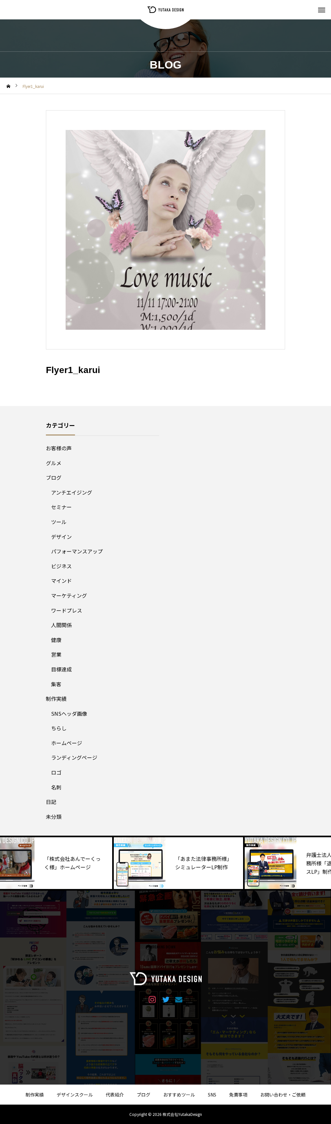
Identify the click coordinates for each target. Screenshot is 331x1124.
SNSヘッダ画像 (69, 713)
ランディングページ (74, 757)
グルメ (53, 463)
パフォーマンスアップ (77, 551)
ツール (59, 522)
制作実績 (56, 698)
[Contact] (179, 999)
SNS (212, 1094)
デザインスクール (75, 1094)
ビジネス (61, 566)
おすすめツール (179, 1094)
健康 (56, 640)
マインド (61, 580)
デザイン (61, 537)
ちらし (59, 728)
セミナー (61, 507)
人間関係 (61, 625)
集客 (56, 684)
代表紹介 (115, 1094)
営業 (56, 654)
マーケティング (69, 595)
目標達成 (61, 669)
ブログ (53, 477)
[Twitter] (166, 999)
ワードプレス (66, 610)
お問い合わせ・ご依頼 (282, 1094)
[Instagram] (152, 999)
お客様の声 (59, 448)
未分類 (53, 816)
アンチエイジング (71, 492)
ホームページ (66, 743)
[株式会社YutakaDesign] (165, 9)
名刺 (56, 787)
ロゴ (56, 772)
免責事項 (238, 1094)
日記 (51, 802)
